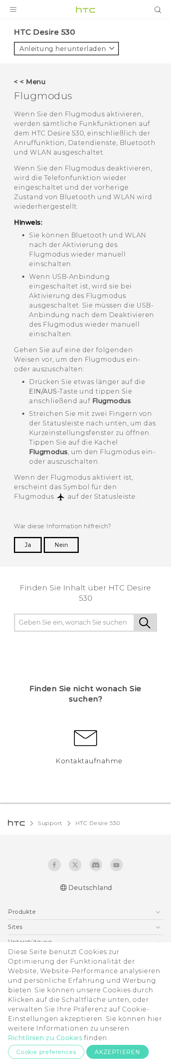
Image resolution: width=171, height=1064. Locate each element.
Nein (61, 545)
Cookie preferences (46, 1052)
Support (50, 823)
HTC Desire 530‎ (97, 823)
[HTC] (85, 9)
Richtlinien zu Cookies (45, 1038)
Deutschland (90, 888)
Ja (28, 545)
